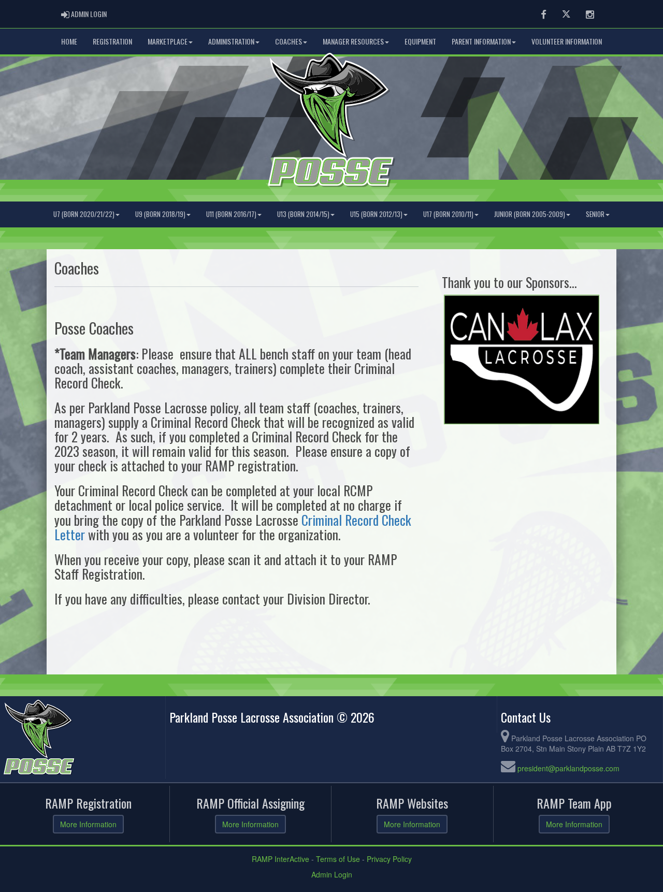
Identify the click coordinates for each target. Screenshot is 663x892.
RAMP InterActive (280, 859)
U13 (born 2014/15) (303, 214)
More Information (88, 824)
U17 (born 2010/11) (448, 214)
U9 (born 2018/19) (160, 214)
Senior (595, 214)
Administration (231, 41)
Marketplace (168, 41)
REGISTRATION (112, 41)
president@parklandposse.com (568, 768)
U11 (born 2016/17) (231, 214)
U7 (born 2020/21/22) (83, 214)
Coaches (288, 41)
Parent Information (481, 41)
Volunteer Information (566, 41)
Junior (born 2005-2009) (529, 214)
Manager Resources (353, 41)
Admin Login (331, 874)
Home (69, 41)
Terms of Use (338, 859)
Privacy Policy (389, 859)
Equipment (420, 41)
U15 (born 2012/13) (376, 214)
